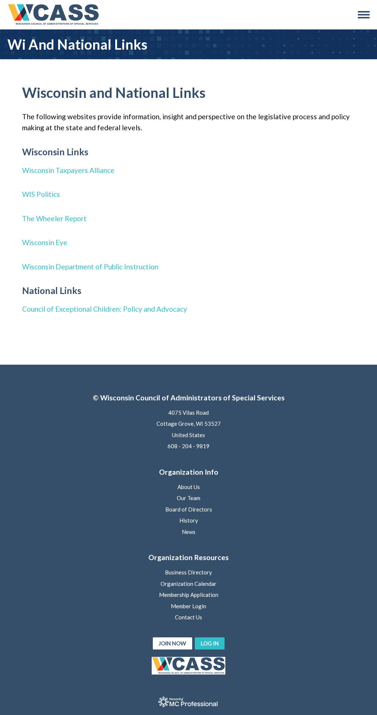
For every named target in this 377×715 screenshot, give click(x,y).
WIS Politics (41, 194)
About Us (188, 487)
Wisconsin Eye (44, 242)
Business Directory (188, 572)
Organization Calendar (188, 583)
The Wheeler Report (54, 218)
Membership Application (188, 594)
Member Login (188, 606)
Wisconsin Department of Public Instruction (90, 266)
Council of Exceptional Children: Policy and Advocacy (105, 309)
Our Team (188, 498)
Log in (210, 643)
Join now (172, 643)
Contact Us (188, 617)
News (188, 531)
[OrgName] (53, 15)
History (188, 520)
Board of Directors (188, 509)
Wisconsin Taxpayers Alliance (68, 170)
